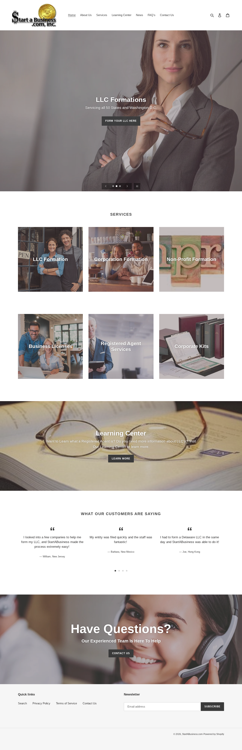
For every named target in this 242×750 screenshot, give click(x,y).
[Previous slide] (106, 186)
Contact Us (121, 653)
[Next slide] (127, 186)
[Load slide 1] (113, 186)
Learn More (121, 458)
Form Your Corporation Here (121, 120)
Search (22, 703)
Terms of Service (66, 703)
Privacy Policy (41, 703)
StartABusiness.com (192, 734)
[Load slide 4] (127, 571)
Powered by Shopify (213, 734)
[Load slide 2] (117, 186)
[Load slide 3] (120, 186)
